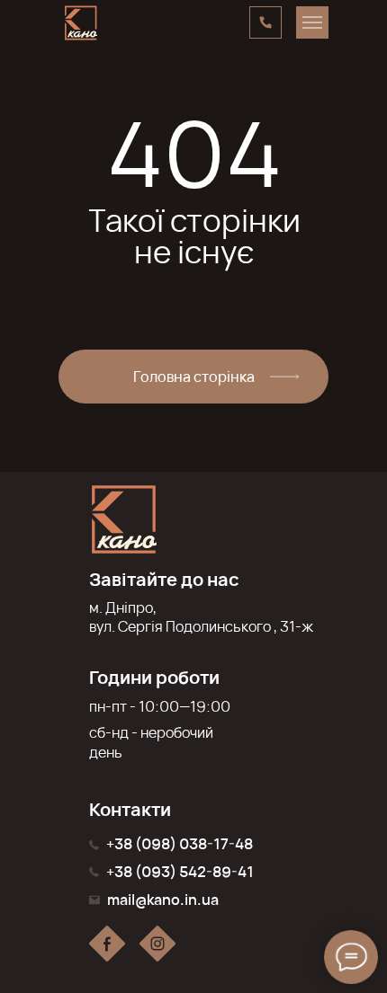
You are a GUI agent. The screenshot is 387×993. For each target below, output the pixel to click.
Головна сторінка (194, 376)
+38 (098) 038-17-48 (179, 844)
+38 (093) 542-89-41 (180, 872)
